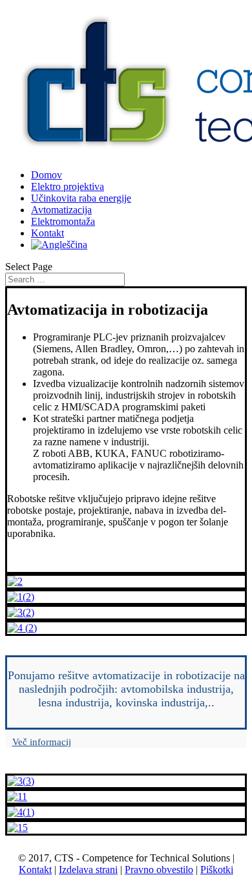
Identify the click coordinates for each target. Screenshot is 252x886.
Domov (46, 174)
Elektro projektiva (67, 186)
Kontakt (47, 232)
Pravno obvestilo (159, 869)
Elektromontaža (63, 221)
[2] (15, 581)
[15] (17, 827)
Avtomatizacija (61, 209)
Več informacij (41, 742)
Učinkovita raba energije (81, 198)
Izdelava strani (88, 869)
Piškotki (216, 869)
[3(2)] (20, 612)
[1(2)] (20, 596)
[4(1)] (20, 812)
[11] (17, 796)
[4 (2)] (22, 627)
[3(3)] (20, 780)
